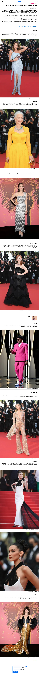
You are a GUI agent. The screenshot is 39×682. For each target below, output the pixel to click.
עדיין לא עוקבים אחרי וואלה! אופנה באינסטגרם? (28, 26)
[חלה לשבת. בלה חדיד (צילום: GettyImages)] (19, 562)
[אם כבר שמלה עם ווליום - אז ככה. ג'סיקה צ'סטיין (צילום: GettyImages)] (19, 281)
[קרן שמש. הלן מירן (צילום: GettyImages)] (19, 139)
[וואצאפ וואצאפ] (4, 1)
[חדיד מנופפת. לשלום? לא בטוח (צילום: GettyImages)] (19, 500)
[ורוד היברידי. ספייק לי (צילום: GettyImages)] (19, 360)
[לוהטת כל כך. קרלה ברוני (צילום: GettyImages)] (19, 69)
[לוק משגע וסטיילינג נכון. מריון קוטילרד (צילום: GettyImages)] (19, 209)
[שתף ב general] (2, 1)
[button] (34, 1)
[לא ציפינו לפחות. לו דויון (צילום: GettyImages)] (19, 630)
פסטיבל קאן (35, 660)
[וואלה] (19, 1)
